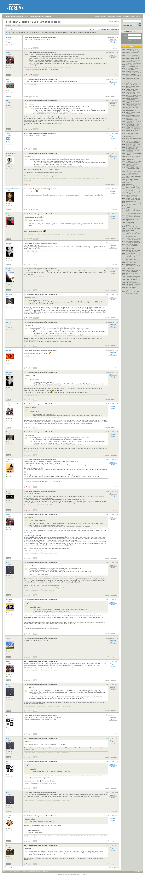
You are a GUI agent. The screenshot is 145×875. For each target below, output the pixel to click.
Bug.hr (7, 16)
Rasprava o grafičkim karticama (132, 108)
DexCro (8, 322)
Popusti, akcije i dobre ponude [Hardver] (132, 89)
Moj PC (8, 75)
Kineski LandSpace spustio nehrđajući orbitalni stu (133, 96)
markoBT (9, 599)
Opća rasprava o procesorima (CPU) (131, 119)
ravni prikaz (102, 29)
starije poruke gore (113, 29)
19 (31, 209)
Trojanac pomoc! (130, 268)
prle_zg (8, 350)
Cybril (8, 133)
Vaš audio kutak (130, 136)
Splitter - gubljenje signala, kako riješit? (133, 112)
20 (27, 238)
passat (8, 491)
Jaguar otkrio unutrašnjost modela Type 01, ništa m (133, 277)
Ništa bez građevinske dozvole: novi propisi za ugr (133, 175)
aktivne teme (111, 16)
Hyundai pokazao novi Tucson (132, 206)
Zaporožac (9, 459)
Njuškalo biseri (130, 184)
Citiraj (113, 42)
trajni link (114, 48)
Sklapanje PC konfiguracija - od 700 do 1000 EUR (133, 251)
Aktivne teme (128, 46)
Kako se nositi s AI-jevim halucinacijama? (132, 99)
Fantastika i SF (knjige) (132, 227)
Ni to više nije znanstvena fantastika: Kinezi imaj (133, 285)
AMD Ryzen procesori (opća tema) (132, 53)
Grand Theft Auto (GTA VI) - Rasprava (133, 86)
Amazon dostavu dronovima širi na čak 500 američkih (133, 238)
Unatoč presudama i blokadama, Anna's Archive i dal (133, 76)
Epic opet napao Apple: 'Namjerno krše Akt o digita (133, 232)
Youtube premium (130, 253)
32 (27, 75)
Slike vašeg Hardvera (132, 273)
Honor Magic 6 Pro (131, 262)
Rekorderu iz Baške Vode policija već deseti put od (133, 116)
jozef (7, 101)
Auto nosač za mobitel (132, 282)
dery (7, 562)
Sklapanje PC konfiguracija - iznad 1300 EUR (133, 255)
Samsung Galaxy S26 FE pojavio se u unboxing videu (133, 62)
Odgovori (113, 39)
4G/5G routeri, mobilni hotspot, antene (132, 68)
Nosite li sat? (129, 182)
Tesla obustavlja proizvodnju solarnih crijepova (133, 203)
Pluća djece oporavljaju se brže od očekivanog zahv (133, 142)
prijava (97, 16)
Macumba (9, 243)
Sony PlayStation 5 (131, 64)
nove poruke (126, 16)
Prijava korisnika (129, 31)
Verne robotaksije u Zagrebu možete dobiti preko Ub (133, 162)
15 (31, 48)
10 (27, 129)
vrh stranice (138, 871)
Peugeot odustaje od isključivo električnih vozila (133, 209)
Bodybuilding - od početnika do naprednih (133, 189)
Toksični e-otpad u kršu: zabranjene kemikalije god (133, 56)
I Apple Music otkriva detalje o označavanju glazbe (133, 172)
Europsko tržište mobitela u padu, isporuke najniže (133, 271)
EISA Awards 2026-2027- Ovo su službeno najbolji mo (133, 72)
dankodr (9, 37)
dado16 (8, 269)
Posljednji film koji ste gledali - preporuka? (133, 122)
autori (132, 16)
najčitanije (118, 16)
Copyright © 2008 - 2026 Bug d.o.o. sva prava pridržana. (72, 874)
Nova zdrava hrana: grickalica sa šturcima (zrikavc (132, 224)
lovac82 (8, 816)
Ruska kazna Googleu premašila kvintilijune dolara (79, 32)
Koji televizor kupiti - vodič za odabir (133, 192)
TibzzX (8, 638)
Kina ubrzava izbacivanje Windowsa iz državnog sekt (133, 241)
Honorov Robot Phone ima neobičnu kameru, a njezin (133, 198)
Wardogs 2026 (130, 248)
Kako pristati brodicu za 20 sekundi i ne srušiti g (133, 105)
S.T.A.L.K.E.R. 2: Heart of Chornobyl (133, 180)
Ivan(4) (8, 52)
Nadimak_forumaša (12, 404)
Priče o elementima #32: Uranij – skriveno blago (132, 292)
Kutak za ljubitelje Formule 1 (133, 177)
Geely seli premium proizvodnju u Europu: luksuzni (132, 259)
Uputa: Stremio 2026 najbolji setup (133, 139)
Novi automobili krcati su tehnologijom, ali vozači (132, 148)
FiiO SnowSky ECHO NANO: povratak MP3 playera (132, 245)
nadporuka (114, 96)
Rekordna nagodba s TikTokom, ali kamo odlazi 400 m (133, 289)
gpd (7, 715)
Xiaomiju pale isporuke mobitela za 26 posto (132, 195)
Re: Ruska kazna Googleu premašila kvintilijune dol (40, 79)
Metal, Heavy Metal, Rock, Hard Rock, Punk (133, 145)
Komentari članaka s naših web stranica (43, 16)
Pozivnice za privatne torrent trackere (132, 165)
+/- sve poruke (92, 29)
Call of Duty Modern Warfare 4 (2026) (133, 154)
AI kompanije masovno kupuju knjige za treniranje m (133, 212)
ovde (30, 532)
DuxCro (8, 432)
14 (27, 96)
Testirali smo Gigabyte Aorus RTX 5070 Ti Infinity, (133, 186)
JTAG (8, 79)
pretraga (138, 16)
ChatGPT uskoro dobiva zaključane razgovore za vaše (132, 169)
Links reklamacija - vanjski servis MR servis (133, 92)
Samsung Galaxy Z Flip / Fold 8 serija (132, 220)
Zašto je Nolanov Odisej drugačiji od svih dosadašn (133, 128)
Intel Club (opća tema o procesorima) (132, 151)
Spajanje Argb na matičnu (133, 228)
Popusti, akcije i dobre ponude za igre (132, 131)
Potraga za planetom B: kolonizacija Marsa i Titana (133, 59)
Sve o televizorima (131, 201)
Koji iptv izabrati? (130, 159)
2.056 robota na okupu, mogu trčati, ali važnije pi (132, 50)
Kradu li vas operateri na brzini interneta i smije (132, 125)
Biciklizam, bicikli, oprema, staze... (133, 157)
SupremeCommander (13, 189)
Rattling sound (130, 230)
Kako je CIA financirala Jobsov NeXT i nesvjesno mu (133, 216)
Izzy (7, 845)
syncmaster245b (11, 153)
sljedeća (11, 29)
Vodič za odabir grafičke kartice (132, 102)
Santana (9, 214)
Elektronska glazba (131, 275)
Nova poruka (114, 21)
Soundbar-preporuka (131, 110)
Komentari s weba (22, 16)
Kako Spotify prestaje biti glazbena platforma (132, 280)
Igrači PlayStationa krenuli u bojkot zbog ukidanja (133, 83)
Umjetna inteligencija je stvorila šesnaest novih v (133, 134)
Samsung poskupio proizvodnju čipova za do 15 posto (133, 265)
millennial (9, 294)
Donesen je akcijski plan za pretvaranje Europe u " (133, 235)
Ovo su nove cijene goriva (133, 66)
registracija (103, 16)
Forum (13, 16)
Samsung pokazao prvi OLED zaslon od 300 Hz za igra (133, 80)
